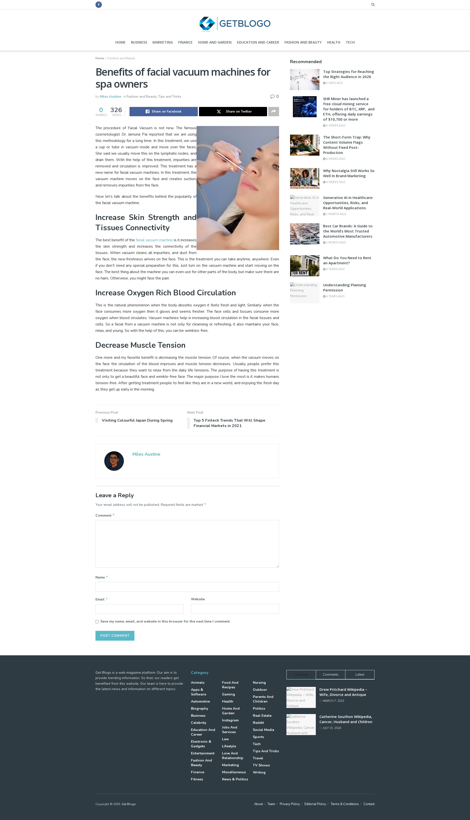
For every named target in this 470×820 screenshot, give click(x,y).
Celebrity (198, 722)
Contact (369, 804)
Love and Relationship (232, 755)
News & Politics (235, 779)
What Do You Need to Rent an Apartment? (347, 260)
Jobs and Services (229, 729)
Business (139, 42)
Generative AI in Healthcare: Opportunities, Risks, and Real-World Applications (348, 202)
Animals (197, 682)
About (258, 804)
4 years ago (335, 296)
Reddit (258, 722)
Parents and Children (263, 699)
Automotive (200, 701)
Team (271, 804)
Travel (258, 758)
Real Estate (262, 715)
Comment (105, 515)
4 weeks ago (335, 159)
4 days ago (334, 83)
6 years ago (335, 269)
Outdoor (260, 689)
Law (225, 739)
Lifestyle (229, 746)
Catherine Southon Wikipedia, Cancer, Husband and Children (345, 719)
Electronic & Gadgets (201, 744)
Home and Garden (215, 42)
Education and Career (258, 42)
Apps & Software (198, 692)
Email (101, 599)
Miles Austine (110, 96)
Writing (259, 772)
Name (101, 577)
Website (198, 599)
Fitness (197, 779)
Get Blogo (129, 804)
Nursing (259, 682)
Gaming (228, 694)
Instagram (230, 720)
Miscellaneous (234, 772)
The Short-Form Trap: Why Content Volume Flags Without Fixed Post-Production (346, 145)
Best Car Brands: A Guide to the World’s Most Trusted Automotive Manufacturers (348, 231)
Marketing (163, 42)
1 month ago (335, 214)
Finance (185, 42)
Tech (350, 42)
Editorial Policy (315, 804)
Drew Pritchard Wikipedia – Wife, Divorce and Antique (343, 692)
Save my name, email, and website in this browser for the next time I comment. (165, 621)
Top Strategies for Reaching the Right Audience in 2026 (348, 74)
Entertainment (202, 753)
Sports (258, 737)
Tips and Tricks (169, 96)
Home (120, 42)
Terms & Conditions (345, 804)
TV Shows (261, 765)
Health (333, 42)
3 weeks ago (335, 125)
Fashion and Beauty (303, 42)
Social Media (263, 730)
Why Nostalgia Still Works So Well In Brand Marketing (349, 173)
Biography (199, 708)
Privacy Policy (290, 804)
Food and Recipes (230, 685)
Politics (259, 708)
